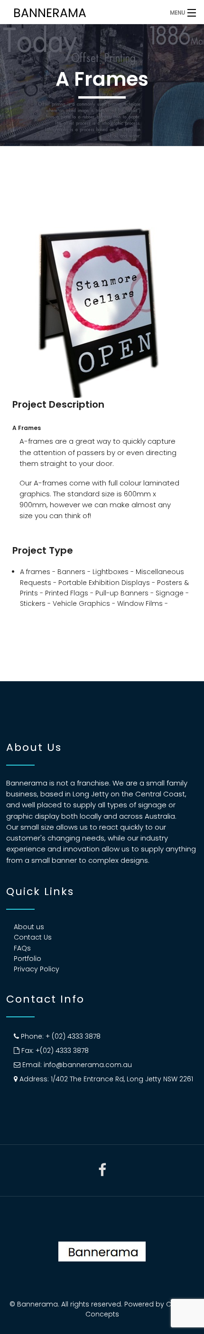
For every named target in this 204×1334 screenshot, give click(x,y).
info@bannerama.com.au (88, 1064)
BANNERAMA (49, 13)
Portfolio (27, 958)
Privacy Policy (36, 969)
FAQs (22, 948)
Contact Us (33, 937)
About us (29, 927)
